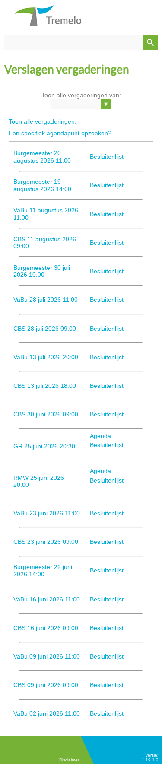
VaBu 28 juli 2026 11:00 (45, 299)
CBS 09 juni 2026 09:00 (45, 684)
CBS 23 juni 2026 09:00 (45, 541)
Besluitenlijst (107, 156)
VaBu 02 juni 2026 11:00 (46, 713)
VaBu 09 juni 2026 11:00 (46, 656)
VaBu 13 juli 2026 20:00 (45, 357)
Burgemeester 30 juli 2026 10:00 (41, 271)
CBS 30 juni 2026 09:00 (45, 414)
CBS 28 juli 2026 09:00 (44, 328)
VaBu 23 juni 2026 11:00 (46, 513)
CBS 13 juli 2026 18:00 (44, 385)
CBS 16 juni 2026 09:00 (45, 627)
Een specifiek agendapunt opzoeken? (60, 133)
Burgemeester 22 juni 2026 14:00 (42, 570)
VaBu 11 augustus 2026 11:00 (45, 214)
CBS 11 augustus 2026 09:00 (44, 243)
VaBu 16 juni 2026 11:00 (46, 599)
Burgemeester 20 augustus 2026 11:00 (42, 157)
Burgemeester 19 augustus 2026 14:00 (42, 185)
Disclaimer (69, 760)
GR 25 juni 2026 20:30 (44, 446)
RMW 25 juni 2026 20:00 (38, 481)
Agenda (100, 435)
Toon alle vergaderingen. (42, 121)
